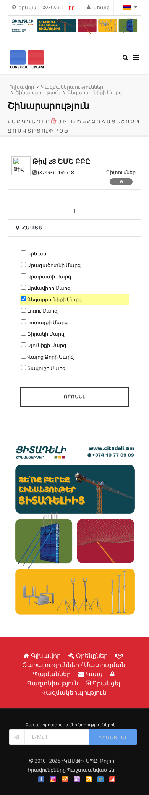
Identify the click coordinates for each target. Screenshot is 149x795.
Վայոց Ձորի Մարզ (50, 356)
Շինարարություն (37, 92)
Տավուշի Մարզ (46, 368)
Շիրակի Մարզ (45, 333)
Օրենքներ (92, 655)
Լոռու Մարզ (42, 310)
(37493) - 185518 (56, 172)
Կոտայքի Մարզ (47, 322)
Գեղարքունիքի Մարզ (94, 92)
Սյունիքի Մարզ (46, 345)
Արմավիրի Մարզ (48, 287)
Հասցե (32, 227)
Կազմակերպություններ (72, 86)
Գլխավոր (22, 86)
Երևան (36, 253)
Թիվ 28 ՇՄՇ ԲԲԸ (61, 161)
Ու (45, 130)
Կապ (94, 674)
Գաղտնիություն (52, 683)
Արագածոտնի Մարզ (54, 265)
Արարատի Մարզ (49, 276)
